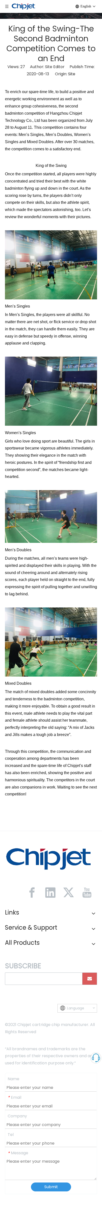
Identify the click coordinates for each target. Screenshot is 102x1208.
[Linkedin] (50, 892)
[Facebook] (32, 892)
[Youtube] (87, 892)
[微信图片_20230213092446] (48, 858)
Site (71, 74)
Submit (51, 1187)
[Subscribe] (89, 978)
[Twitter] (68, 892)
